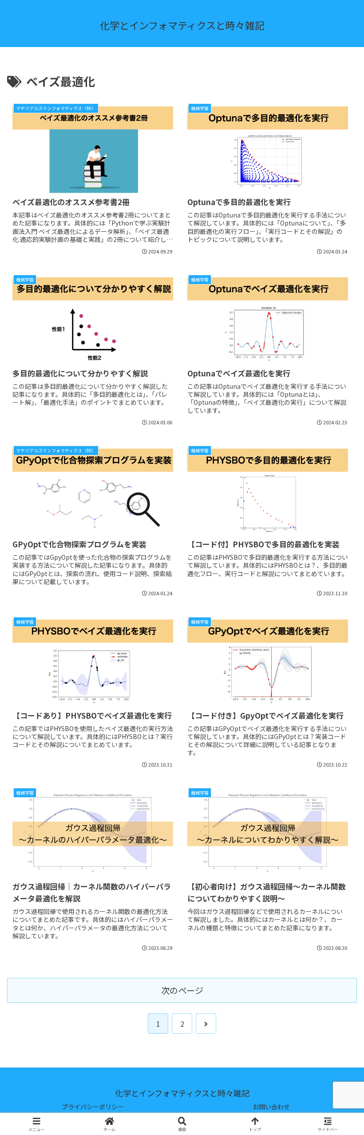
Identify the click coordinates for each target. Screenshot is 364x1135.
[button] (336, 1111)
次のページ (182, 990)
